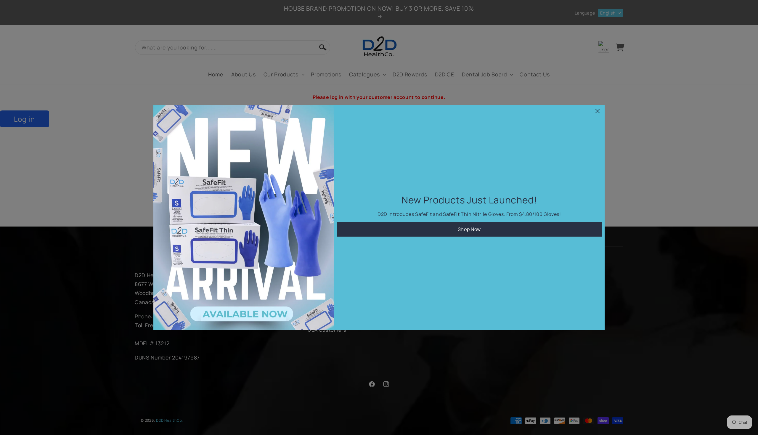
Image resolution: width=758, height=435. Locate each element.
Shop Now (469, 229)
